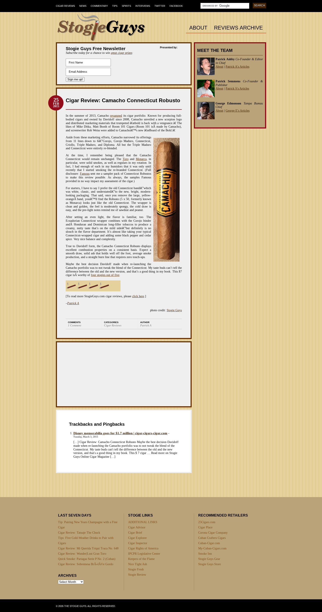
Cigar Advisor (136, 527)
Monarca (141, 159)
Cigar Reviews (65, 6)
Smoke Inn (205, 553)
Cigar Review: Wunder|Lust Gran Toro (82, 553)
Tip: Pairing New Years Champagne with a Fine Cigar (87, 525)
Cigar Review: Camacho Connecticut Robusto (123, 100)
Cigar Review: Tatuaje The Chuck (79, 532)
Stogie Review (137, 574)
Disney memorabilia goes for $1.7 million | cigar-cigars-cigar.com (120, 433)
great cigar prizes (121, 53)
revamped (116, 115)
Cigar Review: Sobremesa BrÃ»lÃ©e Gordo (85, 564)
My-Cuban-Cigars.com (212, 548)
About (198, 28)
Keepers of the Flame (141, 559)
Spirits (126, 6)
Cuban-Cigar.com (209, 543)
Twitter (159, 6)
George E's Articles (237, 110)
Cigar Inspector (137, 543)
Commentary (99, 6)
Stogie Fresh (136, 569)
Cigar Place (205, 527)
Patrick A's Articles (237, 66)
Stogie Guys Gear (209, 559)
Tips (114, 6)
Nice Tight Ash (137, 564)
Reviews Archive (238, 28)
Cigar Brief (135, 532)
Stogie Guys (174, 310)
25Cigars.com (206, 522)
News (82, 6)
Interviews (142, 6)
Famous (85, 173)
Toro (126, 159)
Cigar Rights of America (143, 548)
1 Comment (74, 325)
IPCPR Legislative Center (144, 553)
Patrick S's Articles (237, 88)
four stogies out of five (105, 275)
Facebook (176, 6)
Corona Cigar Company (213, 532)
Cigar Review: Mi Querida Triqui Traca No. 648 (88, 548)
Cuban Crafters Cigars (212, 538)
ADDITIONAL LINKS (142, 522)
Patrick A (73, 303)
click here (138, 296)
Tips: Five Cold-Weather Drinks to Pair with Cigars (85, 540)
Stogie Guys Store (209, 564)
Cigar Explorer (137, 538)
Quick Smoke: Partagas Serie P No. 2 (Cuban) (86, 559)
